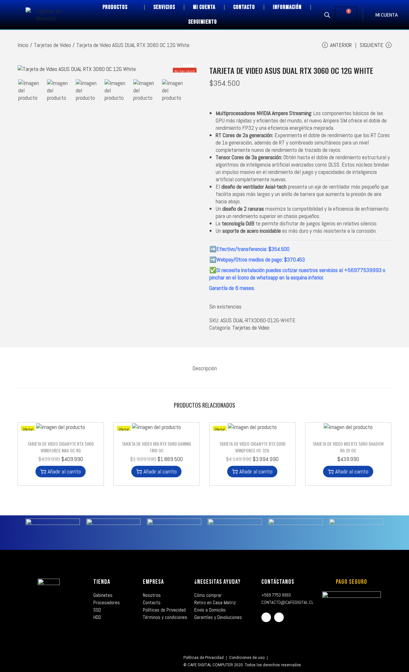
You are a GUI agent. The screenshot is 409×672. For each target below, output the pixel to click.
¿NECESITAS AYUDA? (217, 582)
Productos (115, 7)
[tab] (204, 368)
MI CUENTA (386, 15)
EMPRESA (153, 582)
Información (287, 7)
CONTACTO (244, 7)
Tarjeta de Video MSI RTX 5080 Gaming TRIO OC (156, 447)
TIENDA (101, 582)
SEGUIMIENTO (202, 22)
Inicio (23, 45)
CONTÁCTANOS (277, 582)
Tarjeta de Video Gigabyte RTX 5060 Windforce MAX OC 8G (60, 447)
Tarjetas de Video (52, 45)
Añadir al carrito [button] (64, 471)
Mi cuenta (204, 7)
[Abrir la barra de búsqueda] (327, 15)
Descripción (204, 368)
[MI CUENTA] (369, 15)
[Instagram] (279, 617)
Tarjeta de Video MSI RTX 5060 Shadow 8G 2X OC (348, 447)
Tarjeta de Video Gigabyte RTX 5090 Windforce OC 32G (252, 447)
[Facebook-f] (266, 617)
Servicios (164, 7)
